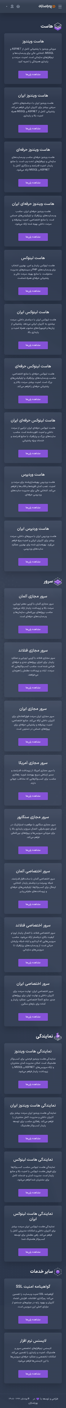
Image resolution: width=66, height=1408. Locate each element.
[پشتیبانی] (9, 6)
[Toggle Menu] (60, 6)
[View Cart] (17, 6)
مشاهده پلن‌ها (33, 74)
